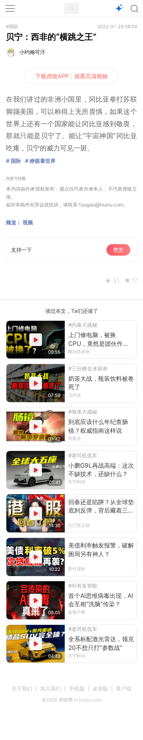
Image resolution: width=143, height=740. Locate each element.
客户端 (123, 688)
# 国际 (13, 161)
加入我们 (50, 688)
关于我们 (22, 688)
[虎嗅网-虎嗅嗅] (119, 8)
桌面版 (100, 688)
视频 (28, 222)
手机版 (77, 688)
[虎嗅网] (71, 8)
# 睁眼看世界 (40, 161)
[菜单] (10, 8)
